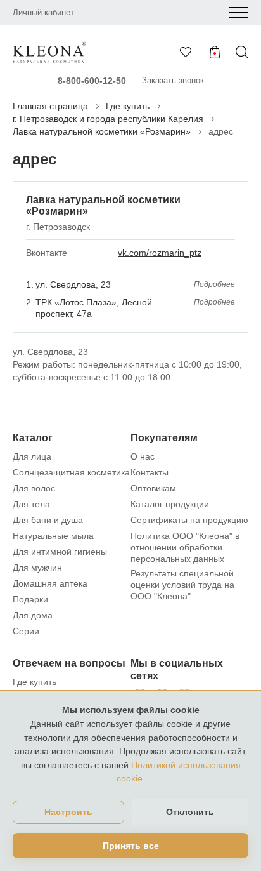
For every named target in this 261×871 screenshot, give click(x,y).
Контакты (149, 472)
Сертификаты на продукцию (189, 520)
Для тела (31, 504)
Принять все (131, 846)
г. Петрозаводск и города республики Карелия (108, 119)
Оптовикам (153, 488)
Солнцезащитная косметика (71, 472)
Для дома (33, 615)
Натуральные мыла (53, 536)
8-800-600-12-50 (92, 81)
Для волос (34, 488)
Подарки (30, 599)
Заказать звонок (173, 80)
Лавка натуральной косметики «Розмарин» (102, 131)
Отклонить (190, 812)
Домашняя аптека (50, 583)
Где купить (128, 106)
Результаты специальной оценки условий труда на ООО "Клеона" (182, 584)
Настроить (68, 812)
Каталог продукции (169, 504)
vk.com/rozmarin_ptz (159, 253)
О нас (142, 456)
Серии (26, 631)
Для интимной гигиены (60, 552)
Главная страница (50, 106)
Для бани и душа (48, 520)
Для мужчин (37, 567)
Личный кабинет (43, 12)
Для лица (32, 456)
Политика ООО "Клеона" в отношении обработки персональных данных (184, 547)
